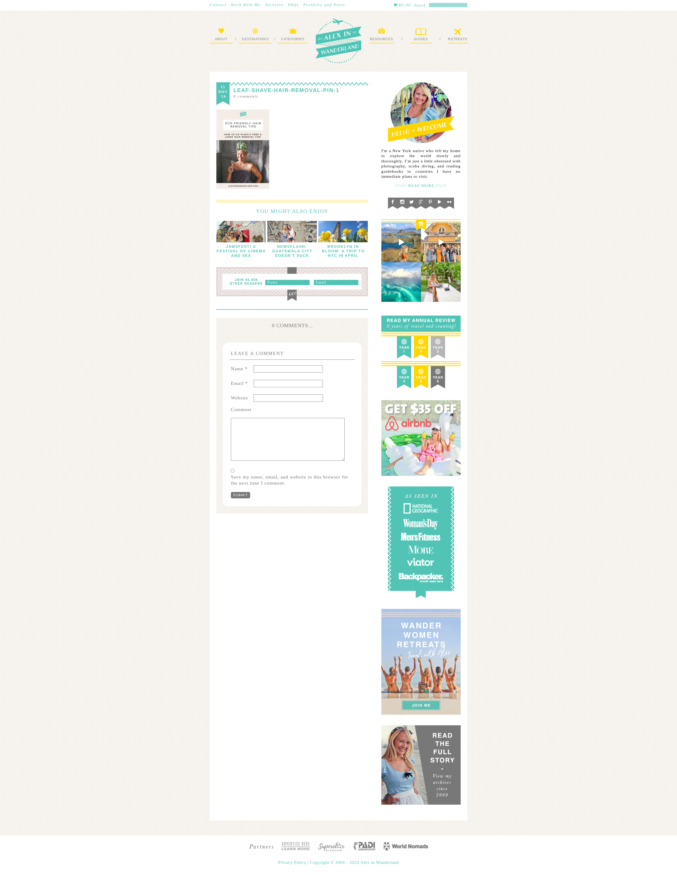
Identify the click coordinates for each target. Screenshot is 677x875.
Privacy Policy (293, 862)
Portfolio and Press (324, 5)
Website (239, 397)
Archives (274, 5)
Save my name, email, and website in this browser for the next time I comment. (289, 480)
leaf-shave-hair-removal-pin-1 (286, 90)
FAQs (293, 5)
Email (239, 383)
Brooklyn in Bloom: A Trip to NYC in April (343, 251)
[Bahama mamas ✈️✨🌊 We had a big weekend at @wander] (401, 282)
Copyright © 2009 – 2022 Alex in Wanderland (354, 862)
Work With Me (246, 5)
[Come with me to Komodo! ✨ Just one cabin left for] (401, 242)
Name (239, 368)
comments (246, 96)
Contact (218, 5)
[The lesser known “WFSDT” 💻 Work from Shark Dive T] (441, 282)
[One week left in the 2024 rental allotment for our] (441, 242)
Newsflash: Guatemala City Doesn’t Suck (292, 251)
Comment (241, 409)
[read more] (241, 231)
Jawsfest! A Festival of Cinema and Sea (241, 251)
